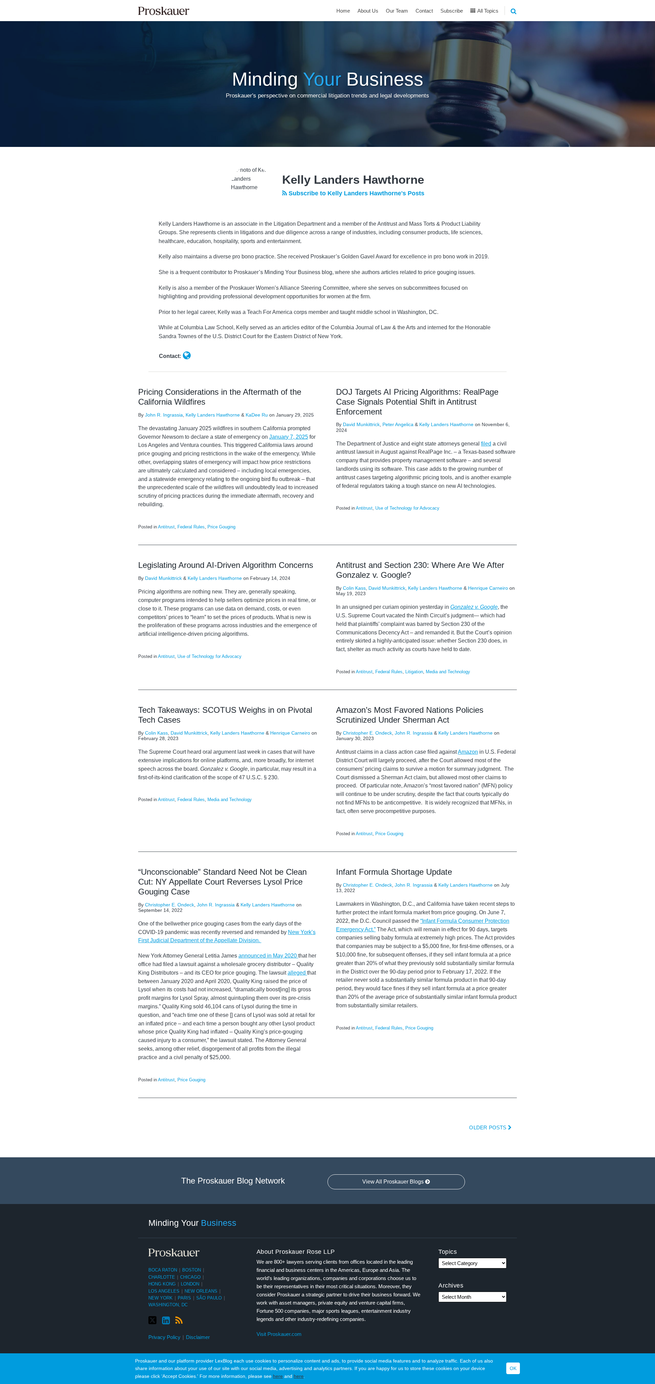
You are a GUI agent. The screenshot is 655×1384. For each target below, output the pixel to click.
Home (343, 11)
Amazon (468, 752)
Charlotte (161, 1277)
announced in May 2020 (268, 956)
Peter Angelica (397, 424)
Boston (191, 1270)
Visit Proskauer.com (279, 1334)
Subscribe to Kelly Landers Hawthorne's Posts (355, 193)
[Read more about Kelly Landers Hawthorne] (187, 355)
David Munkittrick (361, 424)
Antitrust (166, 526)
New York (160, 1297)
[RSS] (179, 1320)
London (190, 1284)
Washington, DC (168, 1304)
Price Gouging (221, 526)
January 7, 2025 (288, 437)
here (278, 1376)
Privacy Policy (164, 1337)
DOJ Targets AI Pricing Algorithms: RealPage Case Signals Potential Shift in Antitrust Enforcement (417, 401)
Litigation (414, 671)
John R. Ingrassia (164, 415)
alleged (297, 973)
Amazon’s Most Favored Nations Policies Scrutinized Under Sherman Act (409, 714)
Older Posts (488, 1127)
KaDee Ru (257, 415)
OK (513, 1368)
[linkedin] (166, 1320)
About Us (368, 11)
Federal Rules (191, 526)
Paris (184, 1297)
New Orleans (201, 1291)
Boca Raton (162, 1270)
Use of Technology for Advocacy (407, 508)
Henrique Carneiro (488, 588)
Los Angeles (163, 1291)
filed (486, 444)
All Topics (487, 11)
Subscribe (451, 11)
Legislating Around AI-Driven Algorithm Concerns (225, 565)
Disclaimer (198, 1337)
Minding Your (192, 1222)
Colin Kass (354, 588)
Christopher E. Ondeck (367, 733)
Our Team (397, 11)
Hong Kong (162, 1284)
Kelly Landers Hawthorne (213, 415)
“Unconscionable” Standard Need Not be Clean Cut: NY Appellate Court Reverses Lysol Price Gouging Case (222, 881)
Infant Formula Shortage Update (394, 871)
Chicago (190, 1277)
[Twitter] (152, 1320)
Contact (424, 11)
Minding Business (327, 79)
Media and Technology (448, 671)
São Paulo (209, 1297)
